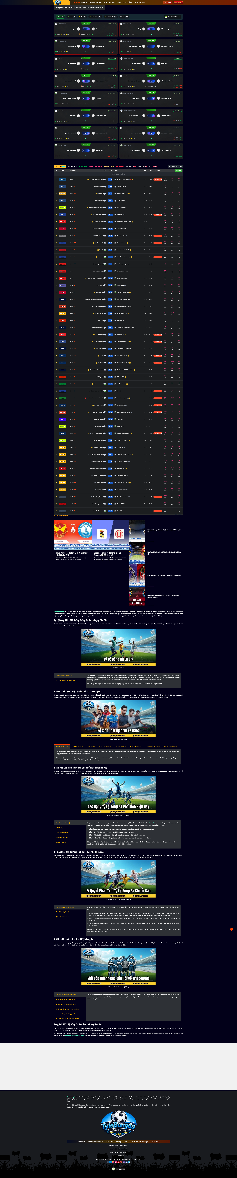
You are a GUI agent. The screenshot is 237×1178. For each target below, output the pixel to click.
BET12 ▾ (178, 171)
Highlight (84, 3)
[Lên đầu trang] (231, 929)
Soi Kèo (124, 3)
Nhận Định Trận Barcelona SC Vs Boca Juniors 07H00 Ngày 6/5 (164, 560)
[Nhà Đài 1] (151, 34)
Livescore (112, 3)
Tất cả (82, 166)
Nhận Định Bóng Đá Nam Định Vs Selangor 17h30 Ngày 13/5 (71, 561)
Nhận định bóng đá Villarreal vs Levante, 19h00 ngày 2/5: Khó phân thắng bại (164, 603)
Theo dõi (119, 166)
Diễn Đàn (130, 3)
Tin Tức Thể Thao (140, 3)
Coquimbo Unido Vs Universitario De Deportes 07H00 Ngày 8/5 (107, 561)
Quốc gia (142, 166)
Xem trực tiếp (158, 186)
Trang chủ (76, 3)
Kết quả (105, 3)
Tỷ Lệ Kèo (118, 3)
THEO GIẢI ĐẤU (72, 166)
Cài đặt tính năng (176, 166)
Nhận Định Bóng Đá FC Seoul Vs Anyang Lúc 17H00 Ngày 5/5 (164, 582)
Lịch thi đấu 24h (93, 3)
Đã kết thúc (95, 166)
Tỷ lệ (152, 166)
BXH (100, 3)
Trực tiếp (59, 166)
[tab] (60, 17)
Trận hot (108, 166)
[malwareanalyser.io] (61, 2)
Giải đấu (130, 166)
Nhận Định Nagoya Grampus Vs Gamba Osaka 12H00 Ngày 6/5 (164, 538)
